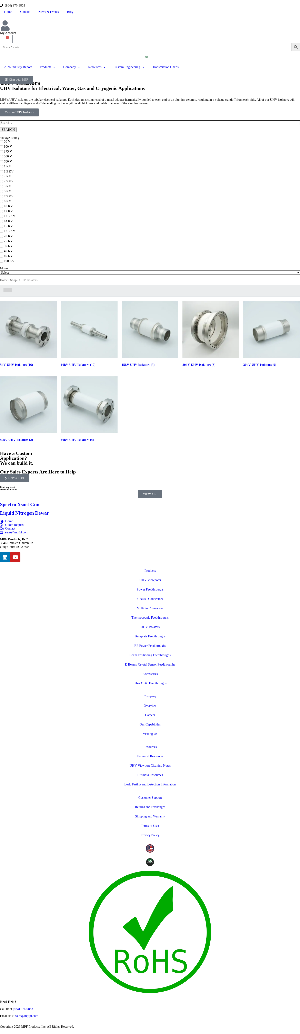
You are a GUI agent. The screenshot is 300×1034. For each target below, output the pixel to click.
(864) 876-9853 (14, 5)
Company (69, 67)
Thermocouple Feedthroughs (150, 617)
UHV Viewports (150, 580)
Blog (70, 11)
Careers (150, 715)
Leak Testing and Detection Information (150, 784)
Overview (150, 705)
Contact (25, 11)
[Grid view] (5, 290)
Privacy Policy (150, 835)
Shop (13, 280)
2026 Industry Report (18, 67)
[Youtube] (15, 557)
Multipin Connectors (150, 608)
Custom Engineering (127, 67)
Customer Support (150, 797)
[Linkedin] (5, 557)
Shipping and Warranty (150, 816)
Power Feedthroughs (150, 589)
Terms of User (150, 825)
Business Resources (150, 775)
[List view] (10, 290)
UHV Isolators (150, 627)
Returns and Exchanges (150, 807)
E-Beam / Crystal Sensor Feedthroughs (150, 664)
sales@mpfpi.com (26, 1015)
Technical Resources (150, 756)
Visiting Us (150, 733)
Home (8, 11)
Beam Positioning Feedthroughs (150, 655)
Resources (94, 67)
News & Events (48, 11)
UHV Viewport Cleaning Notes (150, 765)
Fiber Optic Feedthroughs (150, 683)
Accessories (150, 674)
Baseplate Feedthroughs (150, 636)
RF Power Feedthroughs (150, 645)
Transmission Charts (165, 67)
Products (45, 67)
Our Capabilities (150, 724)
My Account (8, 33)
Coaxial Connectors (150, 598)
